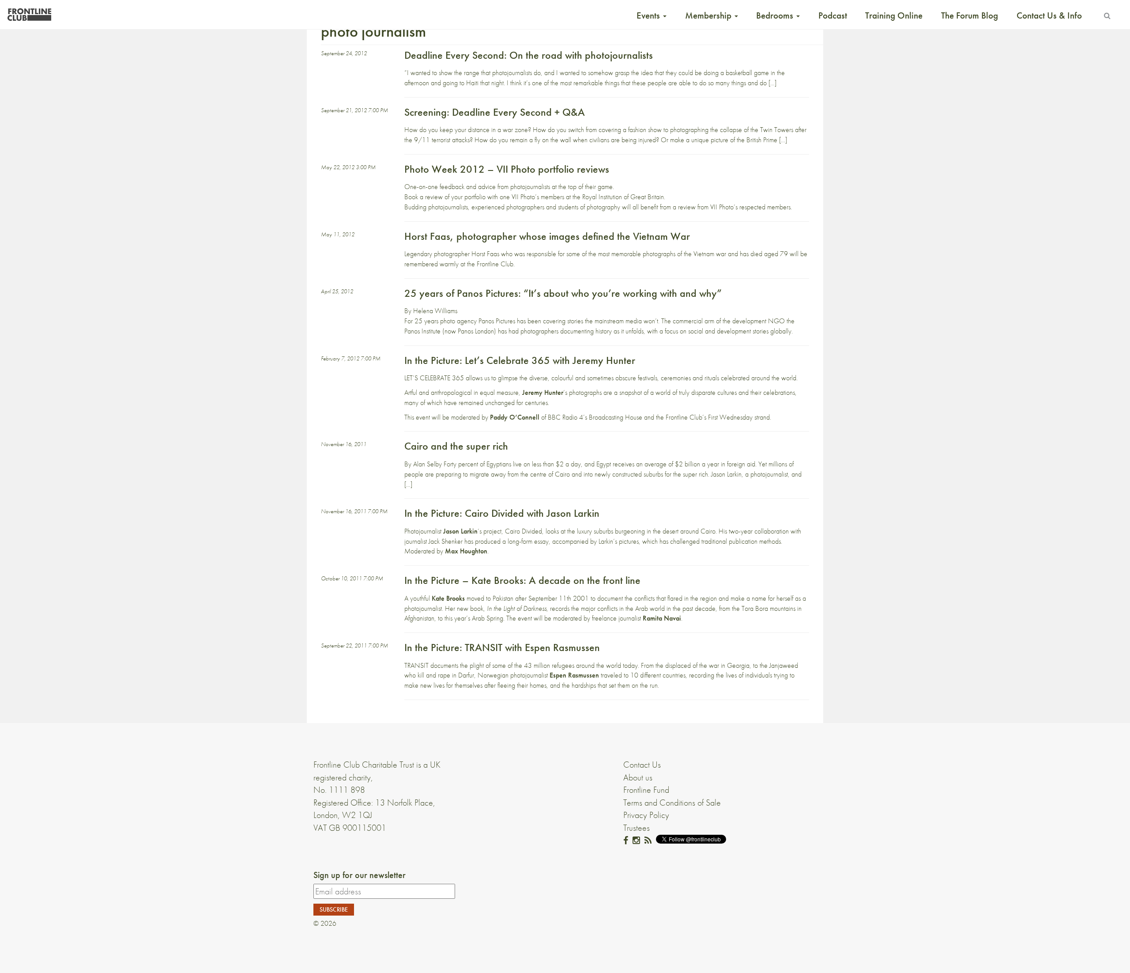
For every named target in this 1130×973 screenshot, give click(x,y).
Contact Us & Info (1049, 15)
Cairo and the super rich (456, 446)
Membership (709, 15)
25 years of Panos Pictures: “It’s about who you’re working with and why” (563, 293)
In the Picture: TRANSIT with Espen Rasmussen (502, 647)
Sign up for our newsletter (359, 875)
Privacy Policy (646, 815)
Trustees (636, 827)
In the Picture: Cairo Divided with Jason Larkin (501, 513)
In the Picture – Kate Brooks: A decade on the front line (522, 580)
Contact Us (642, 764)
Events (649, 15)
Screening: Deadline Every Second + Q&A (494, 112)
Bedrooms (775, 15)
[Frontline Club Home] (29, 12)
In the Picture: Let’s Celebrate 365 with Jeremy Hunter (519, 360)
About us (637, 777)
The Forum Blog (969, 15)
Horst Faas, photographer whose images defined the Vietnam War (547, 236)
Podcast (832, 15)
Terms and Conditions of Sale (672, 802)
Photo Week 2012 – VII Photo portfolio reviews (506, 169)
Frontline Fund (646, 789)
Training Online (894, 15)
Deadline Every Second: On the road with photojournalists (528, 55)
